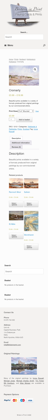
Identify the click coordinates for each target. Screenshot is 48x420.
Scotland (22, 59)
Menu (10, 45)
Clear (37, 111)
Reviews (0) (16, 147)
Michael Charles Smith (25, 380)
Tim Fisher (39, 380)
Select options (14, 204)
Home (11, 59)
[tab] (16, 138)
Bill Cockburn (9, 383)
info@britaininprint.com (12, 344)
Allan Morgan (25, 383)
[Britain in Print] (24, 14)
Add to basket (24, 119)
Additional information (21, 142)
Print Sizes (13, 111)
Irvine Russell (38, 378)
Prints (16, 59)
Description (16, 138)
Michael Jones (9, 380)
